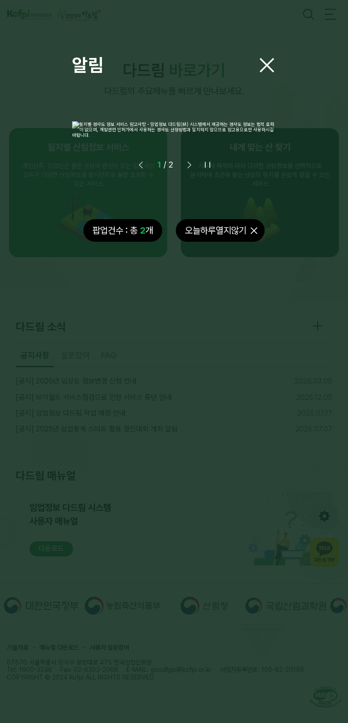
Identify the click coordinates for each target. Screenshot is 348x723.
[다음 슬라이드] (189, 165)
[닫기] (267, 65)
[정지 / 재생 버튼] (207, 165)
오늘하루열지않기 (215, 230)
